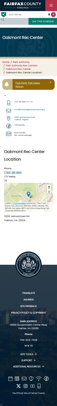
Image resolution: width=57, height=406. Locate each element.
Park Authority (21, 62)
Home (5, 62)
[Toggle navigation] (51, 5)
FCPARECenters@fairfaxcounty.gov (29, 109)
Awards (28, 299)
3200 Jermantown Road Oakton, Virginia (24, 118)
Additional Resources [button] (26, 366)
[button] (28, 194)
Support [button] (26, 360)
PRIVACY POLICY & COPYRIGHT (28, 312)
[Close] (51, 82)
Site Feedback (28, 306)
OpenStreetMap (19, 203)
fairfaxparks (19, 125)
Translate (28, 293)
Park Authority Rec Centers (22, 65)
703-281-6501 (20, 102)
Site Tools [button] (26, 354)
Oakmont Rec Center (18, 69)
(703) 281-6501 (12, 172)
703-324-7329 (28, 340)
